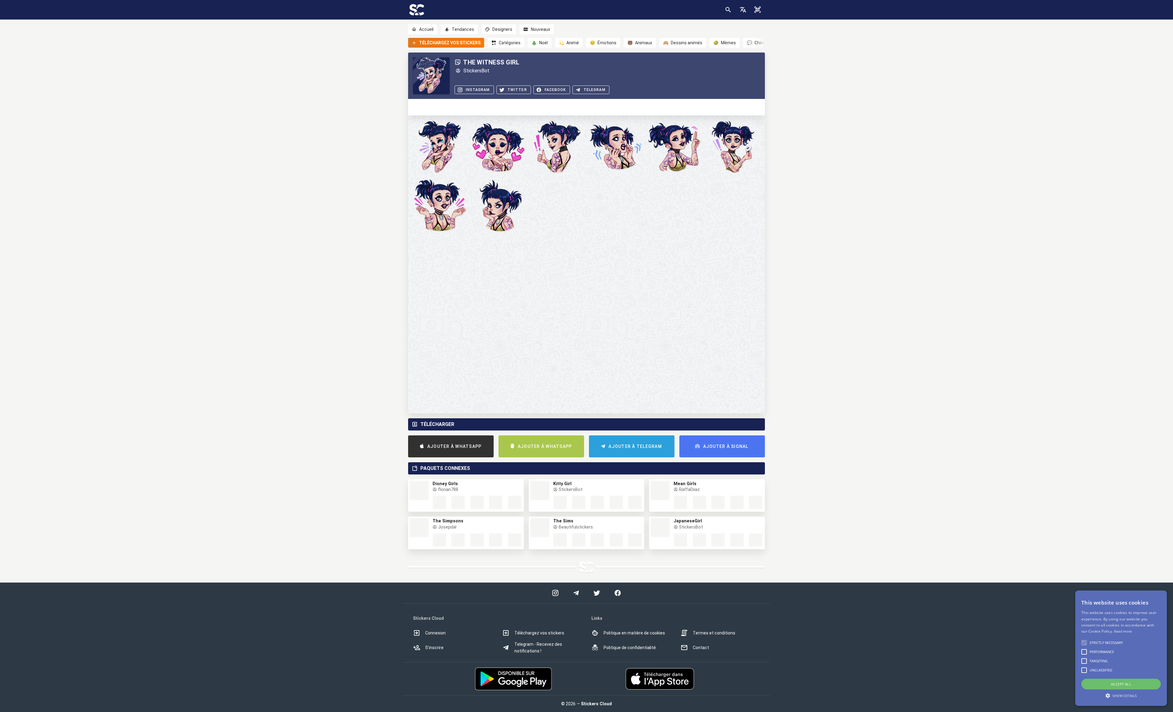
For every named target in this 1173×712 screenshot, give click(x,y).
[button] (743, 9)
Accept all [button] (1121, 684)
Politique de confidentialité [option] (630, 647)
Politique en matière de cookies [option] (634, 632)
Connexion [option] (435, 632)
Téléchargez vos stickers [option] (539, 632)
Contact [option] (701, 647)
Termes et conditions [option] (714, 632)
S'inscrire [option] (434, 647)
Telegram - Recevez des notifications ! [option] (538, 647)
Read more (1123, 631)
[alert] (1121, 648)
